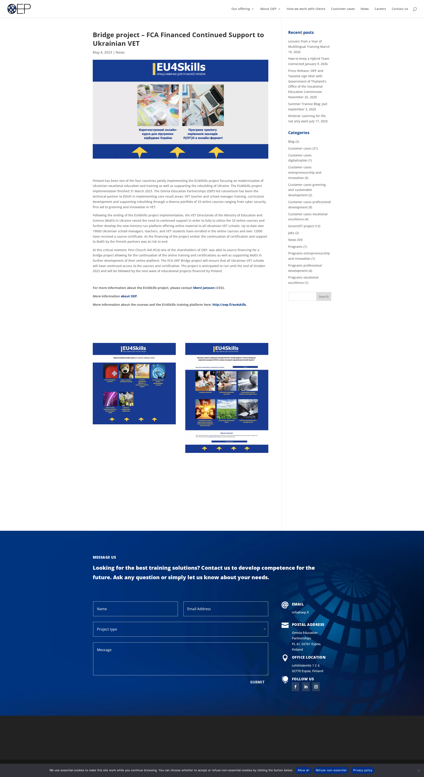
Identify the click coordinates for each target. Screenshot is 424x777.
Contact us (400, 9)
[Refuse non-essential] (418, 770)
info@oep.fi (300, 612)
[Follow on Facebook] (295, 686)
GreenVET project (301, 226)
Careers (380, 9)
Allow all (303, 770)
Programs (295, 246)
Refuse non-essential (331, 770)
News (365, 9)
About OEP (268, 9)
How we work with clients (306, 9)
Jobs (291, 233)
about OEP (129, 296)
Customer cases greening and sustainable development (307, 190)
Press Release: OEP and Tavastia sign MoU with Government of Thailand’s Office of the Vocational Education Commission (307, 81)
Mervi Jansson (204, 288)
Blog (291, 141)
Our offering (240, 9)
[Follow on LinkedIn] (306, 686)
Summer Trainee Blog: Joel (307, 104)
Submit (257, 682)
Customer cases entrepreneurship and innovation (304, 172)
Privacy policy (363, 770)
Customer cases (343, 9)
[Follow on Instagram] (316, 686)
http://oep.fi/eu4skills (229, 304)
